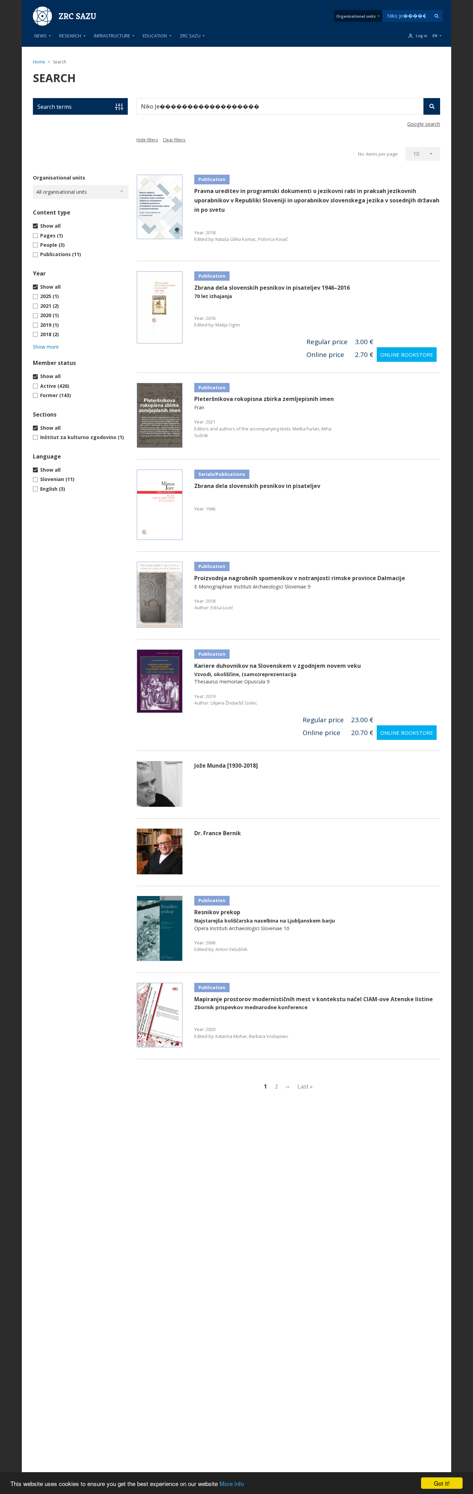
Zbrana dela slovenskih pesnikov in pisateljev (257, 486)
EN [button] (434, 35)
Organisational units (356, 16)
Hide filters (147, 140)
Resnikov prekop (217, 912)
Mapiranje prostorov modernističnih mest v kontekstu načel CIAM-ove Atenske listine (313, 999)
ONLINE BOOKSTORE (406, 354)
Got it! (442, 1483)
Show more (46, 346)
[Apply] (436, 16)
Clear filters (174, 140)
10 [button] (416, 154)
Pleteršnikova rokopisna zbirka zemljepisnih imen (264, 399)
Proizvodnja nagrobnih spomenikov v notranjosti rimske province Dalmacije (299, 578)
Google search (423, 124)
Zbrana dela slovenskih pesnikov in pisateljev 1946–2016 (272, 287)
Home (39, 62)
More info (232, 1483)
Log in (421, 35)
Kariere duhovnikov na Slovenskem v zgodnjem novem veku (277, 666)
